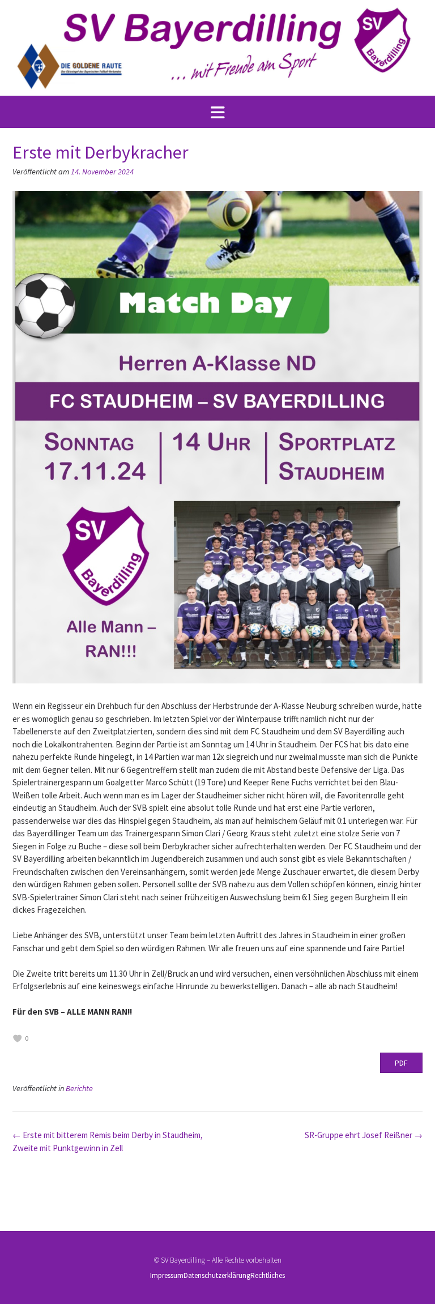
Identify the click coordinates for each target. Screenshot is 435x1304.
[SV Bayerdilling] (217, 48)
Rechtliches (267, 1275)
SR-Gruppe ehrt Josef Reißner (364, 1135)
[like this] (17, 1038)
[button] (217, 112)
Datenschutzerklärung (217, 1275)
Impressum (167, 1275)
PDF (401, 1063)
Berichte (79, 1088)
